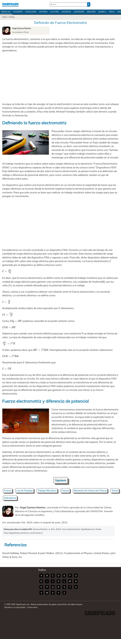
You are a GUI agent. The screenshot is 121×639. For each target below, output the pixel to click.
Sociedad (66, 12)
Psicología (30, 12)
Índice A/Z (5, 12)
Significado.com (10, 4)
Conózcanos (32, 607)
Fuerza (7, 490)
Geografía (79, 12)
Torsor (115, 490)
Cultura (54, 12)
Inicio (4, 17)
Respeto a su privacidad (14, 607)
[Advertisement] (60, 77)
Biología (91, 12)
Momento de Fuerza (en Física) (90, 490)
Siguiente (60, 480)
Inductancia (10, 498)
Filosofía (17, 12)
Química (102, 12)
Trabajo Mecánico (47, 490)
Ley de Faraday (24, 490)
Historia (43, 12)
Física (112, 12)
